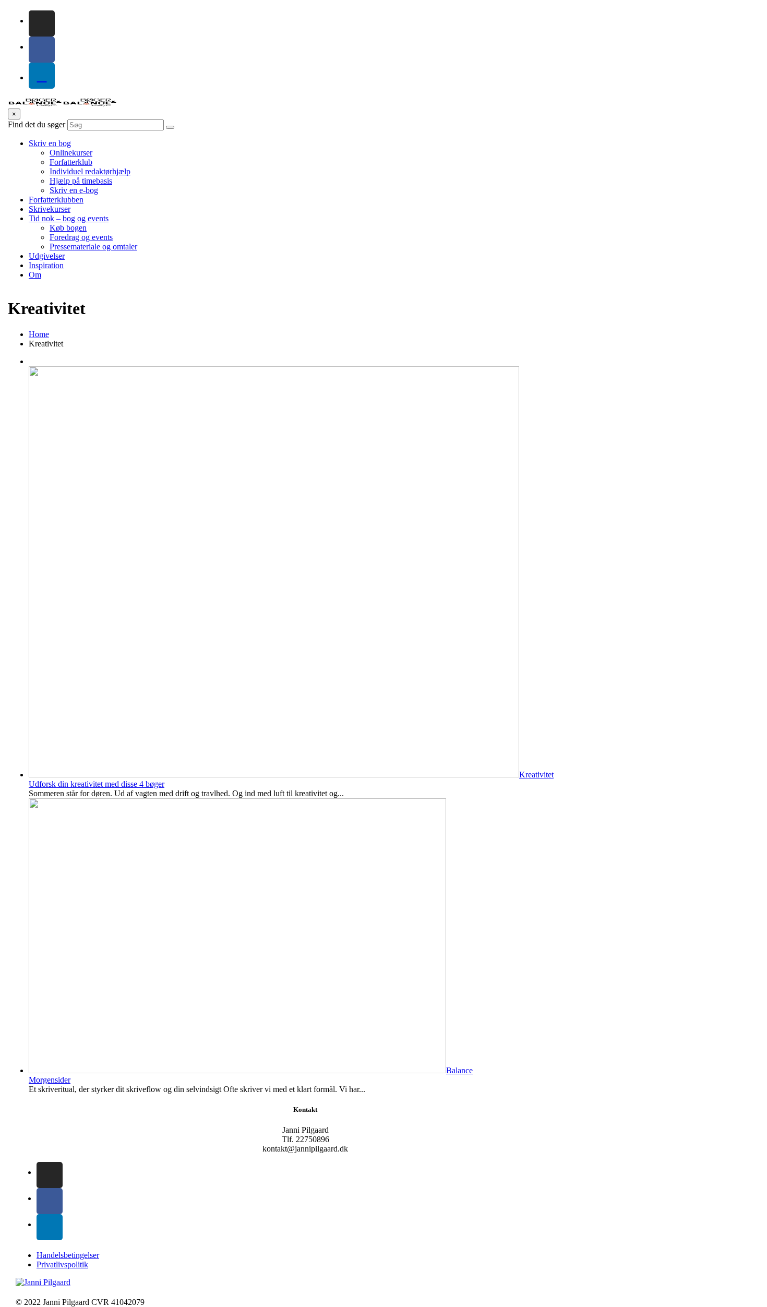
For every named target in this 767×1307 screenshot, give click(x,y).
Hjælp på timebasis (81, 180)
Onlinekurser (71, 152)
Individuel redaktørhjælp (90, 171)
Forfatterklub (71, 162)
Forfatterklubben (56, 199)
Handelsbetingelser (68, 1255)
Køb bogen (68, 227)
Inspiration (46, 265)
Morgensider (49, 1079)
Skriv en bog (50, 143)
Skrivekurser (49, 209)
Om (35, 274)
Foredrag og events (81, 237)
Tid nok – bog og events (69, 218)
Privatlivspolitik (62, 1264)
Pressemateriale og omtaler (93, 246)
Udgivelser (47, 255)
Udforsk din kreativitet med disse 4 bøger (96, 784)
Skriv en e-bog (74, 190)
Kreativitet (536, 774)
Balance (459, 1070)
